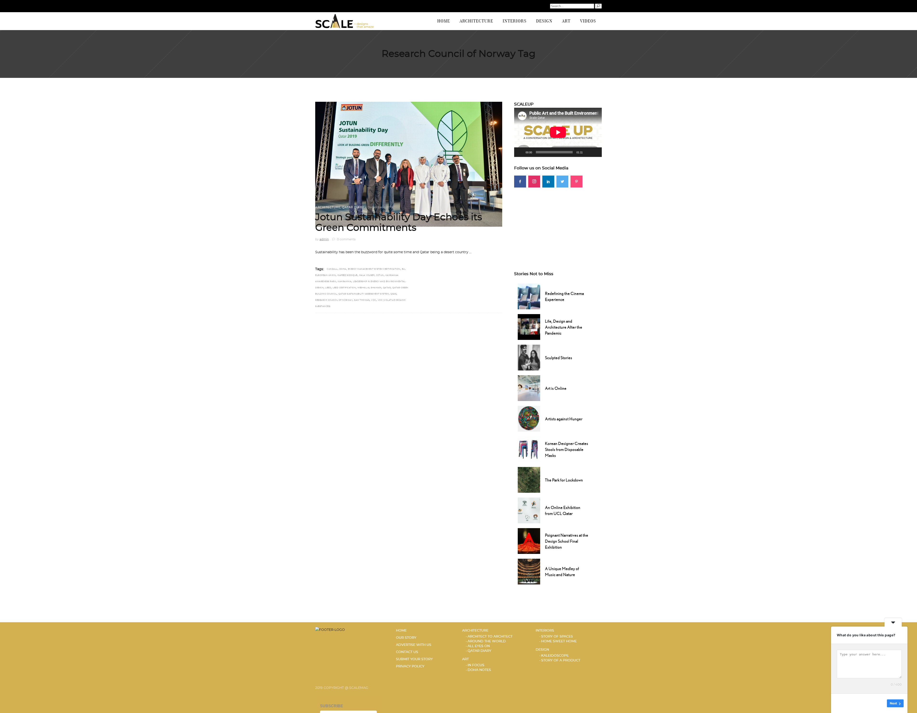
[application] (558, 132)
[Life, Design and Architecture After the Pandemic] (529, 326)
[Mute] (588, 152)
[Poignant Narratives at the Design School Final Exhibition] (529, 540)
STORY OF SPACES (557, 636)
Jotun (380, 275)
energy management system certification (374, 269)
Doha (342, 269)
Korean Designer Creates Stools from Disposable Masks (566, 449)
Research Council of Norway (333, 300)
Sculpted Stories (558, 357)
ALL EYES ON (479, 646)
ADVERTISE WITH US (413, 645)
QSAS (393, 294)
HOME (401, 630)
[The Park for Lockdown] (529, 479)
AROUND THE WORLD (487, 641)
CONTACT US (407, 652)
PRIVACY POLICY (410, 666)
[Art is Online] (529, 387)
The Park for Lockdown (564, 479)
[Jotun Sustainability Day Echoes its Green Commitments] (408, 164)
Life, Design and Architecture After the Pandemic (563, 327)
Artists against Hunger (563, 418)
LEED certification (344, 288)
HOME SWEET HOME (559, 641)
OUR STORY (406, 637)
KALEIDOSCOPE (555, 655)
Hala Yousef (367, 275)
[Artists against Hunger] (529, 418)
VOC (373, 300)
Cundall (332, 269)
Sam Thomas (361, 300)
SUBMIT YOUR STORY (414, 659)
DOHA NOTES (479, 670)
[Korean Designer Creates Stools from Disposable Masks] (529, 448)
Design (542, 649)
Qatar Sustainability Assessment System (363, 294)
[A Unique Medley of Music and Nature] (529, 571)
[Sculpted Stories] (529, 357)
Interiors (545, 630)
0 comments (346, 239)
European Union (325, 275)
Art (465, 659)
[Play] (520, 152)
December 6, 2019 (380, 207)
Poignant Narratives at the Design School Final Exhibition (566, 541)
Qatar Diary (353, 207)
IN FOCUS (476, 665)
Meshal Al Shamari (369, 288)
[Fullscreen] (595, 152)
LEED (328, 288)
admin (324, 239)
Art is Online (555, 388)
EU (403, 269)
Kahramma (344, 282)
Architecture (327, 207)
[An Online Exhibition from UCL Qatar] (529, 510)
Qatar (387, 288)
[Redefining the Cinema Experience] (529, 296)
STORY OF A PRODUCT (560, 660)
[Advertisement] (558, 221)
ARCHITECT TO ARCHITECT (490, 636)
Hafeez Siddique (347, 275)
